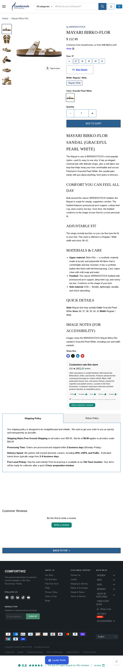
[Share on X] (73, 356)
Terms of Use (51, 596)
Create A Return (78, 592)
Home (5, 18)
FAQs (47, 588)
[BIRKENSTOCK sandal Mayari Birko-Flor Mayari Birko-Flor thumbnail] (7, 39)
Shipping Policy (33, 418)
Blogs (47, 600)
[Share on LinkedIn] (78, 356)
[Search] (102, 6)
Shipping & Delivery (79, 583)
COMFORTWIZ (15, 571)
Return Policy (92, 418)
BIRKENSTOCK (77, 27)
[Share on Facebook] (68, 356)
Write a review (61, 525)
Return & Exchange (79, 588)
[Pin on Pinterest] (82, 356)
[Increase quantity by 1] (92, 113)
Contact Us (75, 575)
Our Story (49, 575)
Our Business (51, 579)
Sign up (33, 616)
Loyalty (74, 579)
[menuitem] (107, 575)
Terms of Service (78, 596)
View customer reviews (82, 405)
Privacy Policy (51, 592)
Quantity (70, 107)
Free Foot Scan (51, 583)
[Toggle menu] (114, 575)
